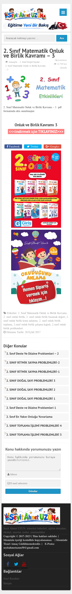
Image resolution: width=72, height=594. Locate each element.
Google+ (55, 146)
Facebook (14, 146)
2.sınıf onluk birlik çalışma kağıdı (32, 324)
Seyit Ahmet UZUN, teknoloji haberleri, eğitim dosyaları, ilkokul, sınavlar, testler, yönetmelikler (35, 530)
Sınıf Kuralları (11, 578)
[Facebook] (8, 564)
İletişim (7, 583)
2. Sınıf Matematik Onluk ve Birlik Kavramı (42, 313)
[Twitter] (16, 564)
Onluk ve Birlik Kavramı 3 (36, 124)
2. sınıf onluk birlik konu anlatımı (36, 318)
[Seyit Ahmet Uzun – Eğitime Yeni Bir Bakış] (25, 13)
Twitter (34, 146)
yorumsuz (62, 59)
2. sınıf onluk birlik (14, 317)
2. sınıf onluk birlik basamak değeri (45, 317)
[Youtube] (24, 564)
